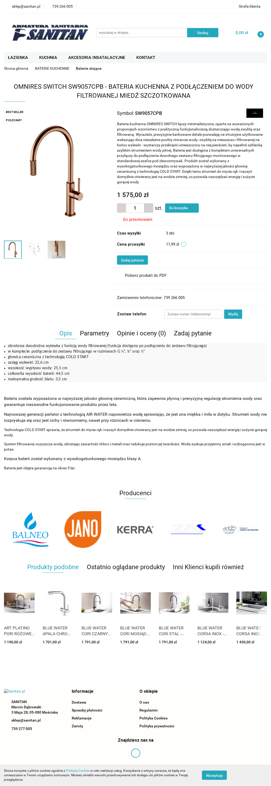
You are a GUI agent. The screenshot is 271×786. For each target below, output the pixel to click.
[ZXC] (135, 529)
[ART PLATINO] (240, 529)
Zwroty (77, 726)
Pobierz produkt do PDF (145, 275)
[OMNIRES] (254, 113)
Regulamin (148, 710)
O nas (144, 702)
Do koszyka (179, 208)
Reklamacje (82, 718)
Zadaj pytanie (132, 260)
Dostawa (79, 702)
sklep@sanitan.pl (26, 720)
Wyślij (233, 314)
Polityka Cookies (153, 718)
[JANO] (30, 529)
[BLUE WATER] (188, 529)
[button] (82, 692)
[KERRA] (83, 529)
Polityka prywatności (156, 726)
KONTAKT (145, 57)
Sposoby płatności (87, 710)
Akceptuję (214, 775)
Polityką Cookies (78, 771)
